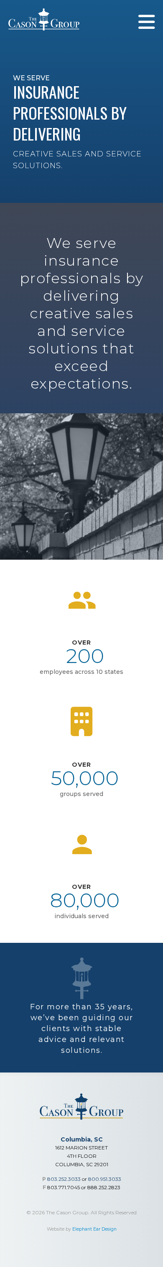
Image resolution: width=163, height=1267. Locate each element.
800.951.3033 (104, 1179)
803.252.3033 (64, 1179)
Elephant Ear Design (94, 1229)
